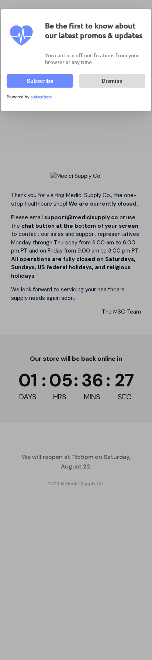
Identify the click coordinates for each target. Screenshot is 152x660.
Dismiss (112, 81)
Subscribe (40, 81)
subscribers (41, 97)
